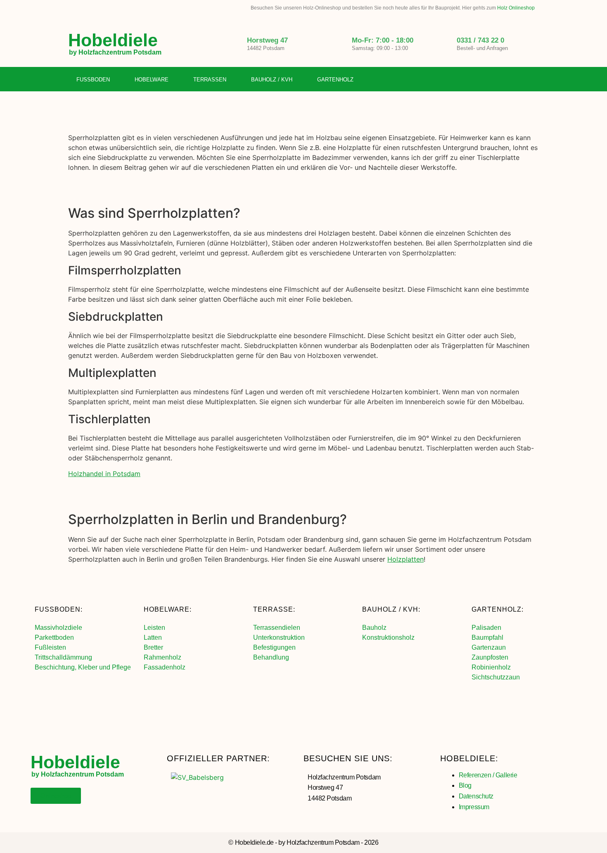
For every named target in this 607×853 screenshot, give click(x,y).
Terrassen (209, 79)
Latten (153, 637)
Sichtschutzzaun (496, 677)
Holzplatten (405, 559)
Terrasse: (274, 609)
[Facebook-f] (499, 80)
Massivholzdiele (58, 627)
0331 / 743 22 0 (480, 40)
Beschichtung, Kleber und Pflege (83, 667)
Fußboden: (59, 609)
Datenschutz (476, 796)
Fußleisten (50, 647)
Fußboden (93, 79)
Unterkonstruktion (279, 637)
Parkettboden (54, 637)
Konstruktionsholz (388, 637)
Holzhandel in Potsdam (104, 473)
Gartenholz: (498, 609)
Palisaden (486, 627)
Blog (465, 785)
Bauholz (374, 627)
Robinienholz (491, 667)
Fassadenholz (164, 667)
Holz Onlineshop (516, 8)
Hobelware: (168, 609)
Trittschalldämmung (63, 657)
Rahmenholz (162, 657)
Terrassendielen (276, 627)
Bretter (153, 647)
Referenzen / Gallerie (488, 775)
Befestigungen (274, 647)
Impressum (474, 806)
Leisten (154, 627)
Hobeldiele (113, 40)
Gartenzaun (489, 647)
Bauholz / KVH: (391, 609)
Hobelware (151, 79)
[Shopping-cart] (532, 80)
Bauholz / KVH (271, 79)
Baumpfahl (487, 637)
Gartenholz (335, 79)
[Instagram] (516, 80)
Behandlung (271, 657)
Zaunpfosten (490, 657)
